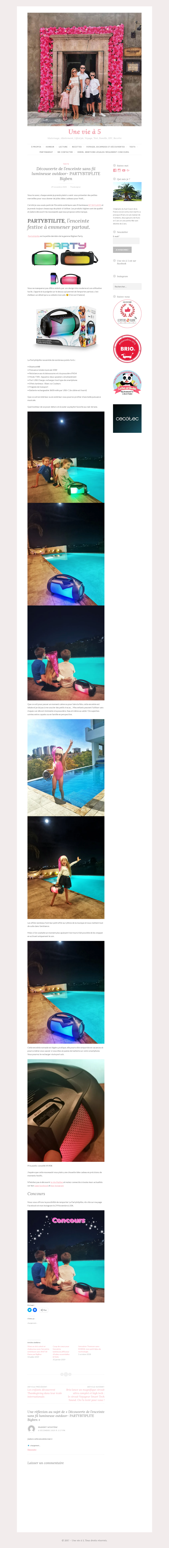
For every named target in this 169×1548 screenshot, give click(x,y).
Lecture (63, 147)
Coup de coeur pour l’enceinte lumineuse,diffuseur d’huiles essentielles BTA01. (61, 1351)
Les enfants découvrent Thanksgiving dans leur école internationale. (44, 1392)
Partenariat (46, 152)
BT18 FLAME (94, 205)
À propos (36, 147)
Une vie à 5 (84, 131)
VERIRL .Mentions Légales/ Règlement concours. (103, 152)
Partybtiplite (34, 236)
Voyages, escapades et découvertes (105, 147)
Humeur (50, 147)
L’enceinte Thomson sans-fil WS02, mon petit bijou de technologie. (89, 1349)
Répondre (31, 1449)
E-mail (116, 236)
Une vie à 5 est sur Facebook (126, 262)
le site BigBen (57, 1182)
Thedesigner (75, 187)
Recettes (77, 147)
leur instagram (57, 1185)
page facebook (41, 1185)
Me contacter (65, 152)
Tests (132, 147)
